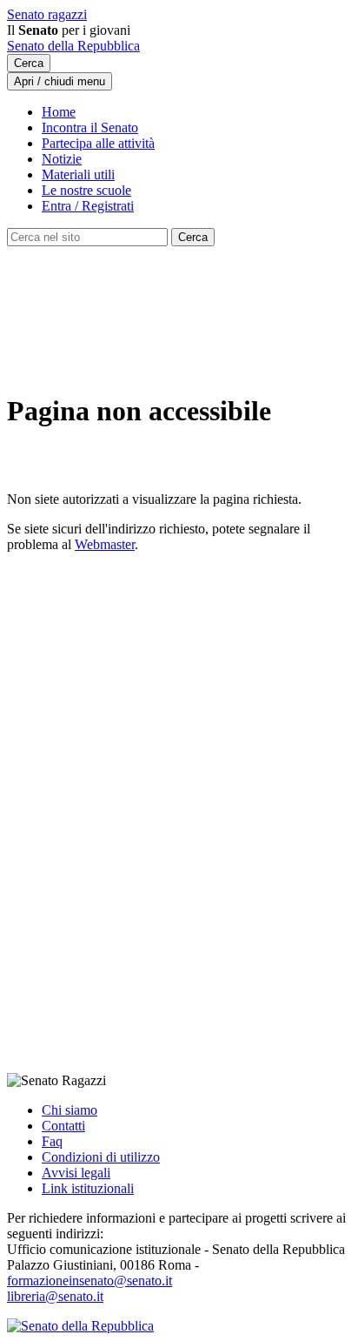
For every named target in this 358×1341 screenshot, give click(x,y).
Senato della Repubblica (73, 45)
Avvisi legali (76, 1172)
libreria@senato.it (55, 1296)
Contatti (63, 1125)
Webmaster (105, 544)
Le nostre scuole (86, 190)
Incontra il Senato (90, 127)
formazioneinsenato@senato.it (89, 1280)
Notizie (62, 158)
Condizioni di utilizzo (101, 1157)
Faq (52, 1141)
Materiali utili (78, 174)
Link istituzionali (88, 1188)
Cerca (28, 63)
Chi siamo (69, 1110)
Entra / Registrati (88, 205)
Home (59, 111)
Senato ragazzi (47, 14)
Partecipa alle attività (98, 143)
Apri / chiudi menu (59, 81)
